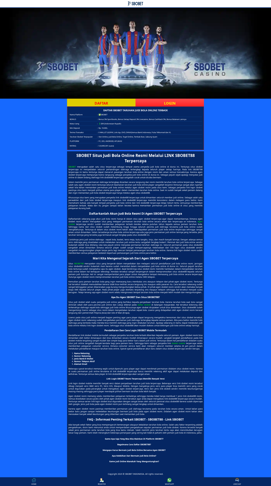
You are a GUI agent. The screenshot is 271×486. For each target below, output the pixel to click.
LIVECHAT (237, 484)
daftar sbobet (144, 304)
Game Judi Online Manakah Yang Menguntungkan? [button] (134, 461)
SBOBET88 (79, 263)
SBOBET (72, 166)
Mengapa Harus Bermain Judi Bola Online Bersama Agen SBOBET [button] (134, 450)
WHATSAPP (169, 484)
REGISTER (102, 484)
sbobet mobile (178, 343)
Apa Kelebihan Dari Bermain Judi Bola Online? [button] (134, 455)
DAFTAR (101, 103)
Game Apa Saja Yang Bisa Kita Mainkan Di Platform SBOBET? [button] (134, 438)
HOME (33, 484)
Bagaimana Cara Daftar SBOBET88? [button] (134, 444)
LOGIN (170, 103)
